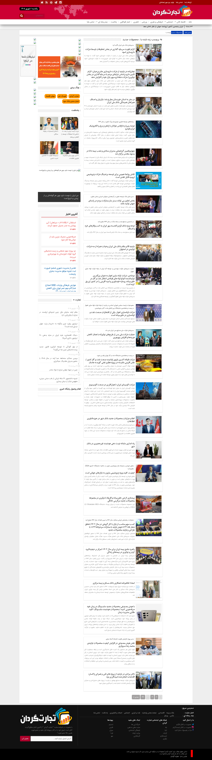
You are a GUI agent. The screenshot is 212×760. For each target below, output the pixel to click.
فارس (111, 727)
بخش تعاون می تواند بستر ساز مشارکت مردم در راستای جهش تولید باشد (111, 202)
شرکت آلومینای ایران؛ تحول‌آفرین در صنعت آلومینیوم (112, 385)
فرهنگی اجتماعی (134, 730)
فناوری (136, 22)
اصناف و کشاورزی (116, 712)
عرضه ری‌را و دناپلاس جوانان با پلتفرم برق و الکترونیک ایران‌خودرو (112, 127)
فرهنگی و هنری (156, 22)
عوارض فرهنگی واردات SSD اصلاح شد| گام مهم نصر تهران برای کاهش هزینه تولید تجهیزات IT (60, 288)
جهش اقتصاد (50, 96)
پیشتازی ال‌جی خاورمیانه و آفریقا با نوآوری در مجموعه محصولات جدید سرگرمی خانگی (112, 499)
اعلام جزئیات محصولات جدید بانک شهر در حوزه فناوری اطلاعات (111, 420)
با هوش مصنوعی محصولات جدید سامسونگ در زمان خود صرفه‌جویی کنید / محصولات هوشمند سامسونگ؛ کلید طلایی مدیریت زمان (111, 609)
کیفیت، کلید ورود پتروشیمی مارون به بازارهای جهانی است (110, 473)
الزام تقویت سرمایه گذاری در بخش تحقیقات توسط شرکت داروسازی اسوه (110, 50)
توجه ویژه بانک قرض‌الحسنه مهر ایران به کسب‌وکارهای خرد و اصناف (110, 227)
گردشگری (137, 736)
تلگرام (165, 739)
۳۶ (143, 697)
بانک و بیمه (170, 712)
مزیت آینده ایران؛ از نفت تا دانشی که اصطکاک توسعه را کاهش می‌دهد (70, 134)
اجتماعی (170, 22)
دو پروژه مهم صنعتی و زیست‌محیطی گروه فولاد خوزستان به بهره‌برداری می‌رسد (60, 254)
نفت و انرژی (136, 712)
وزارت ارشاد (136, 733)
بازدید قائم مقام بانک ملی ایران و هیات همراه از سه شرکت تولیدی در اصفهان (111, 248)
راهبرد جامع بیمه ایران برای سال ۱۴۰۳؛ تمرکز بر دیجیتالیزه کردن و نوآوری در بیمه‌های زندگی (110, 550)
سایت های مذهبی (133, 727)
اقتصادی (161, 712)
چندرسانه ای (103, 22)
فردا (111, 733)
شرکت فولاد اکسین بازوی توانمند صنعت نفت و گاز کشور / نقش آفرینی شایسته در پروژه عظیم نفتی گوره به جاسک (110, 361)
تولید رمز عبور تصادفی (166, 2)
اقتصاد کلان (181, 22)
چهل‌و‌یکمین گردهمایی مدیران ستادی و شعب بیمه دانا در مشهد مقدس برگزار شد (110, 152)
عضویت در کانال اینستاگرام (182, 727)
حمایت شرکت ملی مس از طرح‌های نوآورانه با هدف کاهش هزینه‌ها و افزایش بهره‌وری (111, 336)
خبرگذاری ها (135, 724)
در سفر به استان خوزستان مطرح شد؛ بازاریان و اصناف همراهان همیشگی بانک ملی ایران (112, 101)
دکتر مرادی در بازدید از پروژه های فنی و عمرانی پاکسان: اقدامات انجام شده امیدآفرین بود (111, 675)
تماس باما (179, 2)
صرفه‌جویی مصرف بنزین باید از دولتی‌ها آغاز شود (62, 238)
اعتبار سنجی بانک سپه (71, 101)
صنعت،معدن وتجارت (149, 712)
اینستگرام (163, 736)
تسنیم (111, 724)
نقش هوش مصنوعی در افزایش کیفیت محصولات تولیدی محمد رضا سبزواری (111, 644)
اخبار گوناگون (125, 22)
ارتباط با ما (188, 2)
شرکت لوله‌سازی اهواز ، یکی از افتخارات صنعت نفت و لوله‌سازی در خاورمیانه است (112, 313)
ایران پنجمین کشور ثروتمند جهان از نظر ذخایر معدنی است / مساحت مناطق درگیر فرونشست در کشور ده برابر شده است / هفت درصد (129, 26)
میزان (111, 730)
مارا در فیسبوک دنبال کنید (183, 730)
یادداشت (105, 712)
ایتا (166, 730)
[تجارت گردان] (44, 724)
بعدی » (136, 697)
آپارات (165, 733)
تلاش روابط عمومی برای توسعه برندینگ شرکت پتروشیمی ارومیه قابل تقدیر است (110, 175)
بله (166, 727)
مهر (112, 736)
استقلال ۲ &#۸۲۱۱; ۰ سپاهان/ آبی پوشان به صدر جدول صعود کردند (61, 224)
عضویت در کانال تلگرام (184, 724)
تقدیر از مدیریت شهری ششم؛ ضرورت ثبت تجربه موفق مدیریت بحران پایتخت (60, 271)
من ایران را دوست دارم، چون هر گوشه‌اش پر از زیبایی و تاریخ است (61, 197)
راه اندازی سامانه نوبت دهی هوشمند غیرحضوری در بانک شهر (111, 445)
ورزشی (144, 22)
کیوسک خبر (62, 96)
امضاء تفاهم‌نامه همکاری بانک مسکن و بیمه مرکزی (114, 583)
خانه (190, 22)
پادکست (114, 22)
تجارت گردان (74, 96)
